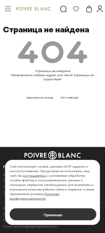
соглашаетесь (34, 175)
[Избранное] (76, 9)
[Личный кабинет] (99, 9)
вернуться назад (40, 97)
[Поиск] (63, 9)
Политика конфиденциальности (30, 226)
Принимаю (53, 215)
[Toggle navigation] (8, 9)
